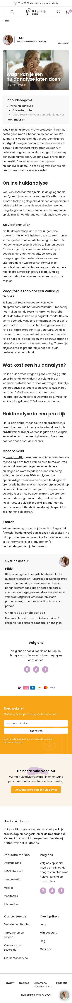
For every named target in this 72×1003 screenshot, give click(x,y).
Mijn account (48, 932)
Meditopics (11, 896)
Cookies (24, 983)
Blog (7, 20)
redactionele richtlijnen (46, 623)
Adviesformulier (23, 110)
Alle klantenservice (16, 958)
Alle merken (11, 904)
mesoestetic (12, 879)
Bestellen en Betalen (17, 924)
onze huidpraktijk (53, 533)
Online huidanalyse (20, 106)
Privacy (9, 983)
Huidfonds (32, 843)
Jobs (43, 924)
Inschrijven (36, 730)
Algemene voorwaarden (42, 984)
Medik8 (8, 888)
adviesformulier (13, 235)
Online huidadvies (14, 374)
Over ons (46, 949)
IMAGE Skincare (13, 871)
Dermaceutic (12, 863)
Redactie (61, 983)
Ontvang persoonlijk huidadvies (36, 790)
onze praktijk (14, 457)
